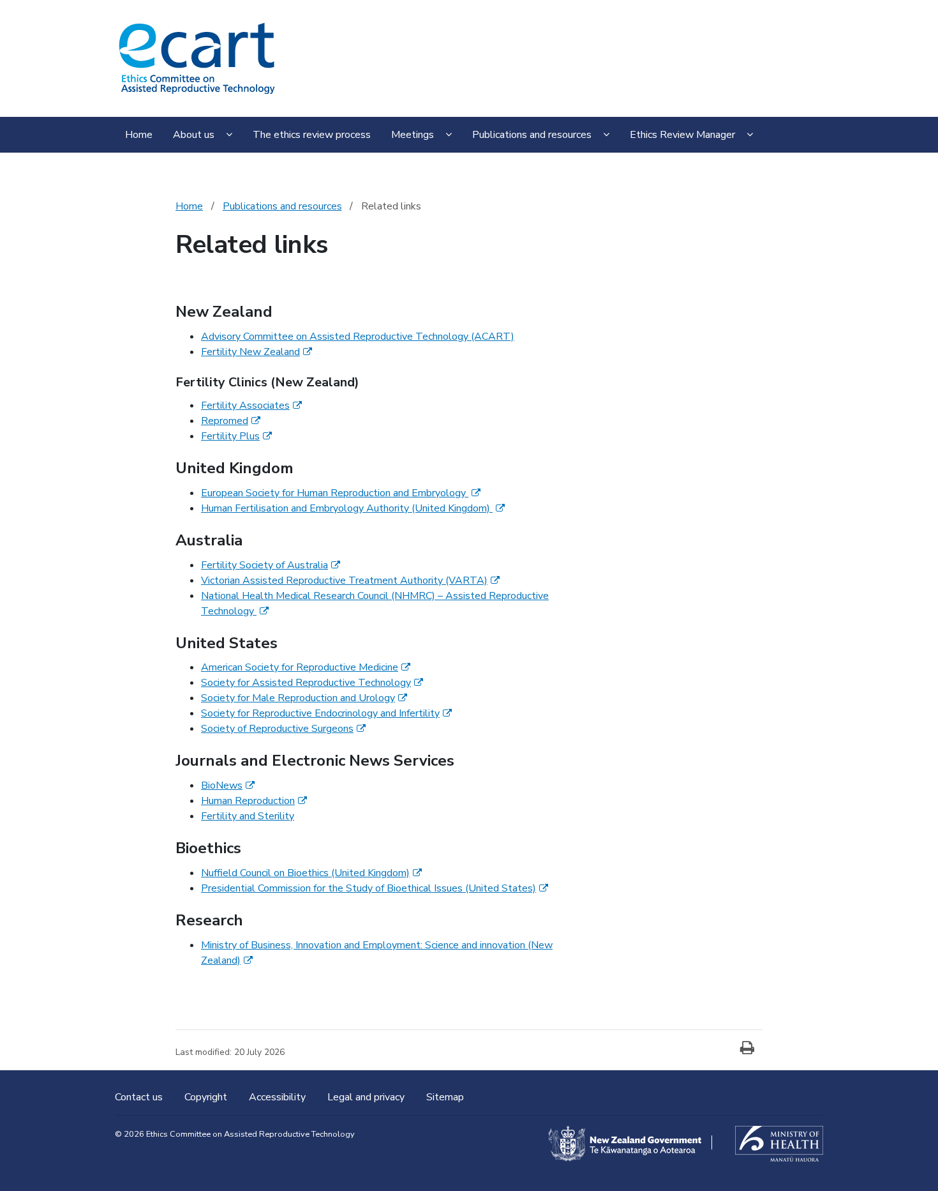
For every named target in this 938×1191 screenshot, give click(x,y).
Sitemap (445, 1097)
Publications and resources (532, 135)
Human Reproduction (254, 801)
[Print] (747, 1048)
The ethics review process (312, 135)
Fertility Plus (236, 436)
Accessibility (278, 1097)
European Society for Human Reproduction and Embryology (340, 493)
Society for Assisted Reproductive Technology (312, 683)
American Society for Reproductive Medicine (305, 667)
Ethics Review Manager (682, 135)
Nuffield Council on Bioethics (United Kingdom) (311, 873)
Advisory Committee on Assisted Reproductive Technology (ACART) (357, 337)
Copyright (207, 1097)
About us (193, 135)
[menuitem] (139, 136)
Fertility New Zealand (256, 352)
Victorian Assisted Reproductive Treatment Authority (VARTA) (350, 580)
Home (139, 135)
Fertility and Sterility (247, 816)
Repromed (230, 421)
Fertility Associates (251, 405)
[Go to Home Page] (196, 57)
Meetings (412, 135)
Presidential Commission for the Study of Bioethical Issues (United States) (374, 888)
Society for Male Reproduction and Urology (304, 698)
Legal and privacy (367, 1097)
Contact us (140, 1097)
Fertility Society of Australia (270, 565)
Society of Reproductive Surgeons (283, 729)
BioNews (228, 785)
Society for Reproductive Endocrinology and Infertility (326, 713)
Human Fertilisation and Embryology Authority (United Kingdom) (353, 508)
